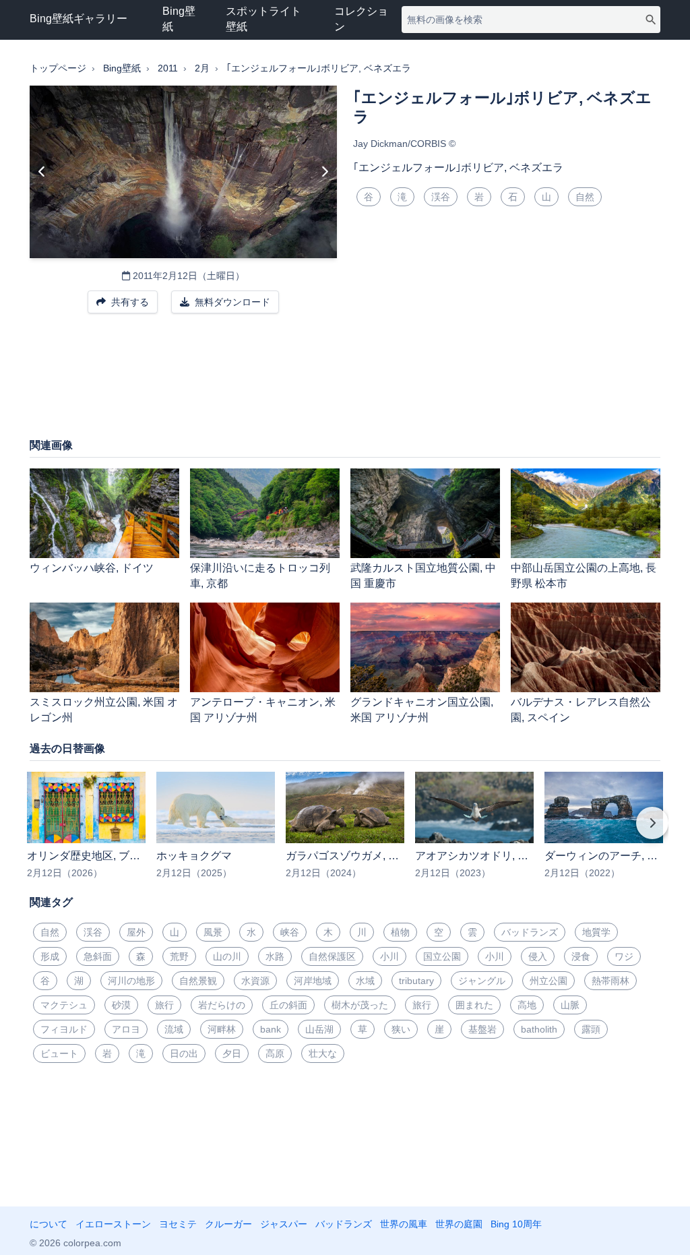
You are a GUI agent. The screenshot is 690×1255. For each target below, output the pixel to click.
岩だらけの (221, 1005)
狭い (400, 1029)
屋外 (136, 932)
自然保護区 (332, 956)
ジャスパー (283, 1224)
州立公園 (548, 980)
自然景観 (198, 980)
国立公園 (442, 956)
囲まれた (474, 1005)
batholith (539, 1029)
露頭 (591, 1029)
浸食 (580, 956)
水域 (365, 980)
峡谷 (289, 932)
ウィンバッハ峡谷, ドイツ (92, 568)
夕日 (231, 1053)
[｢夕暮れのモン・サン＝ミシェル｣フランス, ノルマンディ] (42, 172)
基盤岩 (482, 1029)
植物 (400, 932)
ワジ (624, 956)
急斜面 (98, 956)
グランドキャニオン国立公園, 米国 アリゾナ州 (421, 709)
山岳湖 (319, 1029)
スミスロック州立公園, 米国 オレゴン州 (104, 709)
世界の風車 (403, 1224)
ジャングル (481, 980)
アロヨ (126, 1029)
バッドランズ (529, 932)
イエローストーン (113, 1224)
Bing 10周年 (516, 1224)
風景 (212, 932)
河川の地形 (131, 980)
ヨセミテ (178, 1224)
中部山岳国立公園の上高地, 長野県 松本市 (583, 575)
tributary (416, 980)
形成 (49, 956)
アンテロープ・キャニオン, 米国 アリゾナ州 (263, 709)
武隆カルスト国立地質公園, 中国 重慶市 (423, 575)
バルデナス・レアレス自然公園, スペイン (581, 709)
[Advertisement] (345, 382)
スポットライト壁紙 (263, 18)
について (48, 1224)
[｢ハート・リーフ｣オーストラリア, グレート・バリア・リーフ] (324, 172)
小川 (389, 956)
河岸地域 (313, 980)
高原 (274, 1053)
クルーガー (228, 1224)
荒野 (179, 956)
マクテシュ (64, 1005)
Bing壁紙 (178, 18)
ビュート (59, 1053)
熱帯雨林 (610, 980)
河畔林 (222, 1029)
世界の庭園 (458, 1224)
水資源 (255, 980)
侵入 (537, 956)
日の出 (184, 1053)
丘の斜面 (288, 1005)
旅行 (164, 1005)
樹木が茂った (360, 1005)
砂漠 (121, 1005)
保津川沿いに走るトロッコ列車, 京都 (260, 575)
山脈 (570, 1005)
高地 (527, 1005)
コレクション (361, 18)
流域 (173, 1029)
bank (270, 1029)
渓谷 (440, 196)
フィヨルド (64, 1029)
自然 (584, 196)
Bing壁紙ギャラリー (78, 18)
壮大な (323, 1053)
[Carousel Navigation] (345, 832)
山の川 (227, 956)
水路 (274, 956)
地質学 (596, 932)
